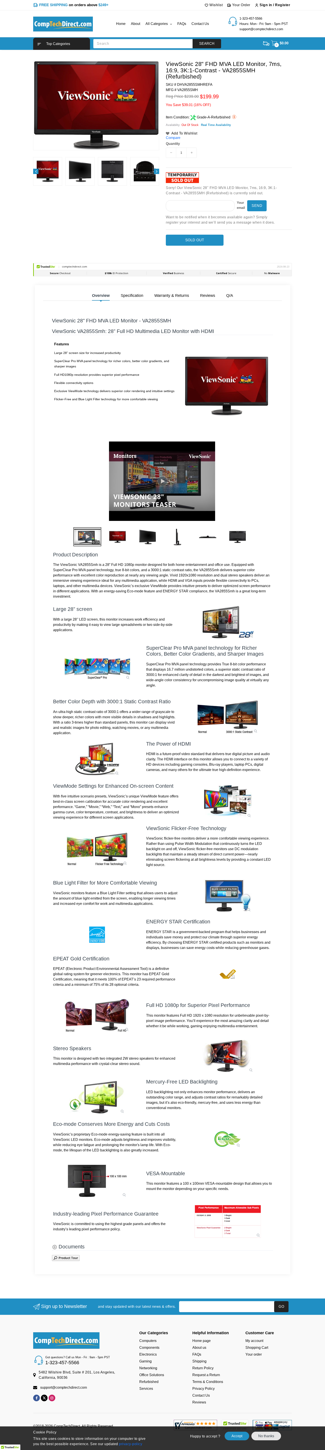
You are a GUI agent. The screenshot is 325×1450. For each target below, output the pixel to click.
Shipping (199, 1361)
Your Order (240, 5)
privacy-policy (130, 1444)
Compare (173, 138)
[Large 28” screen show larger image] (227, 622)
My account (254, 1341)
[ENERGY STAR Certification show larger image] (97, 934)
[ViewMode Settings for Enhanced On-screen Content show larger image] (228, 801)
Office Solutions (151, 1375)
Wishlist (215, 5)
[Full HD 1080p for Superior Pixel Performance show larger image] (97, 1015)
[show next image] (268, 481)
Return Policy (203, 1368)
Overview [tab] (101, 295)
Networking (148, 1368)
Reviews (199, 1402)
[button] (61, 44)
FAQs (196, 1354)
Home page (201, 1341)
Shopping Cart (256, 1347)
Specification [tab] (132, 295)
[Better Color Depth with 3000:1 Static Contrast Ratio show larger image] (227, 717)
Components (149, 1347)
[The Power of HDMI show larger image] (97, 759)
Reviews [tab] (207, 295)
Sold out (194, 240)
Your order (253, 1354)
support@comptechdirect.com (63, 1387)
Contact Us (201, 1395)
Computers (148, 1341)
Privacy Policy (203, 1388)
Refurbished (149, 1382)
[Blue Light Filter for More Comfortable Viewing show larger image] (228, 895)
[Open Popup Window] (66, 1257)
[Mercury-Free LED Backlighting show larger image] (97, 1097)
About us (199, 1347)
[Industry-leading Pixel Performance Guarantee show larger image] (228, 1221)
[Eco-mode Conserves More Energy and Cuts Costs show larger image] (227, 1139)
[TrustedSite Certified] (235, 1425)
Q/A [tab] (229, 295)
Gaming (145, 1361)
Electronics (148, 1354)
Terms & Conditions (207, 1382)
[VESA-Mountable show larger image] (97, 1180)
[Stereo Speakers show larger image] (228, 1056)
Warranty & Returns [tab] (171, 295)
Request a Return (206, 1375)
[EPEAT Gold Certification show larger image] (228, 974)
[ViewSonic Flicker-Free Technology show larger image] (97, 849)
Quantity (173, 143)
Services (146, 1388)
